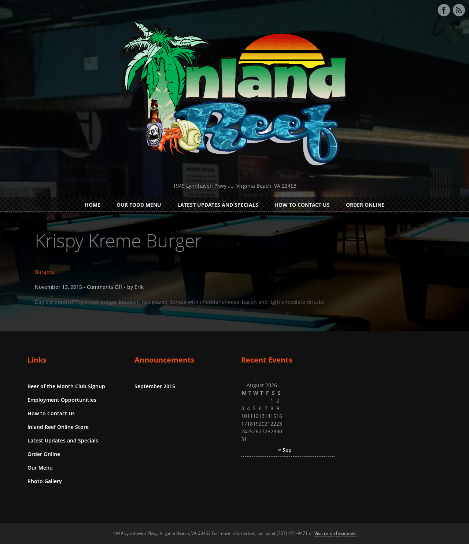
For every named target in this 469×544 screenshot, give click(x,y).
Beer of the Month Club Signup (66, 386)
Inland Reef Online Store (58, 426)
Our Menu (40, 467)
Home (92, 204)
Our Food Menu (139, 204)
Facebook (443, 10)
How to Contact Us (302, 204)
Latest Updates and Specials (217, 204)
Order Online (365, 204)
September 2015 (154, 386)
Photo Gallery (44, 481)
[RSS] (458, 10)
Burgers (44, 271)
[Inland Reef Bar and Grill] (234, 172)
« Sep (285, 449)
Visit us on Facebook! (335, 533)
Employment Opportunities (61, 399)
